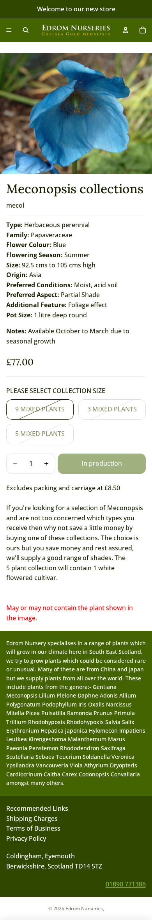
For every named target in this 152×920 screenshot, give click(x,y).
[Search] (25, 30)
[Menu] (9, 30)
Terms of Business (33, 828)
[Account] (125, 30)
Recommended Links (37, 808)
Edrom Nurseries (84, 908)
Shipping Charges (32, 818)
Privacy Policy (26, 838)
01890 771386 (126, 884)
